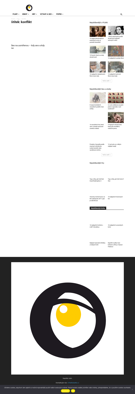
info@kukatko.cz (73, 383)
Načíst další (106, 81)
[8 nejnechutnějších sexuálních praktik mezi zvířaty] (98, 97)
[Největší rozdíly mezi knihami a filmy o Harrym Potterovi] (116, 235)
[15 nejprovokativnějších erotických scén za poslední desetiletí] (98, 31)
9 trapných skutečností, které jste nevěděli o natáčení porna (115, 126)
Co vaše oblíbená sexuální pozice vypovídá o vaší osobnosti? (115, 107)
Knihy (24, 14)
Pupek (59, 14)
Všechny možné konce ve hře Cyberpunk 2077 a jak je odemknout (97, 198)
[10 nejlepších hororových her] (116, 189)
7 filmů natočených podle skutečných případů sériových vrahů (115, 38)
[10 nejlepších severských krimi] (116, 218)
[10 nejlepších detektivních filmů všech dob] (98, 66)
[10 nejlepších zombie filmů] (116, 51)
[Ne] (132, 389)
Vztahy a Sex (46, 14)
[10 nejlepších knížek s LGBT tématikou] (98, 218)
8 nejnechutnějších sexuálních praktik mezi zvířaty (97, 107)
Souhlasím (65, 391)
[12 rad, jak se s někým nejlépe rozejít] (116, 137)
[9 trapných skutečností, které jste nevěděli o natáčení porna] (116, 117)
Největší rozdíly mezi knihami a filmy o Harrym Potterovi (115, 244)
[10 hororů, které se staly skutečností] (98, 50)
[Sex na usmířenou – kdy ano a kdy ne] (28, 34)
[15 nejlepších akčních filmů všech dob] (116, 66)
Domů (13, 19)
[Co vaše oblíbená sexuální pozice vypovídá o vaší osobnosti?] (116, 97)
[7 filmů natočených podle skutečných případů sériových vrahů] (116, 30)
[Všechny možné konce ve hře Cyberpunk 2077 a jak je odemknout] (98, 189)
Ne (73, 391)
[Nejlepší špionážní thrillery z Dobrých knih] (98, 235)
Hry (33, 14)
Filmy (15, 14)
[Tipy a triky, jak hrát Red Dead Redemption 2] (98, 171)
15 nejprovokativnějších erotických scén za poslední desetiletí (97, 40)
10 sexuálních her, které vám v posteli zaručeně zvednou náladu (97, 125)
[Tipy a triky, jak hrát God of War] (116, 171)
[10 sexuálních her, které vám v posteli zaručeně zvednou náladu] (98, 117)
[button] (121, 15)
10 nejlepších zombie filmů (116, 58)
